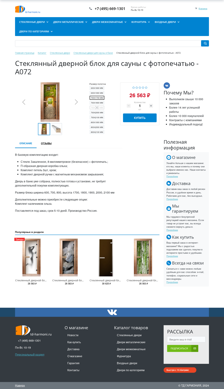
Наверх (20, 385)
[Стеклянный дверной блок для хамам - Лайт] (106, 257)
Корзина (203, 8)
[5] (146, 87)
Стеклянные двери (129, 335)
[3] (140, 87)
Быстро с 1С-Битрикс (178, 370)
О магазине (74, 356)
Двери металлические (131, 342)
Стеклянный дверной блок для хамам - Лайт (116, 280)
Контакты (73, 370)
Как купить (74, 342)
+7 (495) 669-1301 (110, 8)
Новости (72, 335)
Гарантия (73, 363)
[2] (136, 87)
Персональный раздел (29, 354)
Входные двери (127, 363)
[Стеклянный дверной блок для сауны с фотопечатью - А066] (68, 257)
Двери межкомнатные (131, 349)
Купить (140, 118)
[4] (143, 87)
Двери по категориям (131, 370)
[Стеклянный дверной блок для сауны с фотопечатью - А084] (143, 257)
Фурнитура (124, 356)
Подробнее (172, 176)
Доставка (73, 349)
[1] (133, 87)
